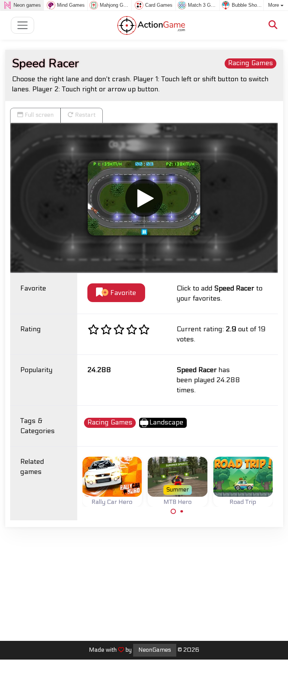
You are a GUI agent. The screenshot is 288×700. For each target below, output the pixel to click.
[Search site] (273, 25)
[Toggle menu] (22, 25)
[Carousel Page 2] (181, 511)
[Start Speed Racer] (144, 198)
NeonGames (154, 649)
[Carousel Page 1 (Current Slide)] (173, 511)
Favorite (122, 293)
